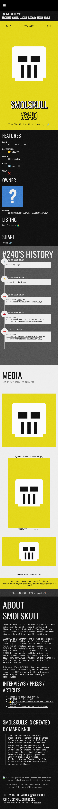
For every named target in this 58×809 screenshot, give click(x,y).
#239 (8, 26)
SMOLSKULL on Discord (21, 799)
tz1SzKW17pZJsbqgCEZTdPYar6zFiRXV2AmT (24, 321)
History (32, 17)
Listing (23, 17)
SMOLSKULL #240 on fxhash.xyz (30, 124)
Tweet (5, 243)
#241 (49, 26)
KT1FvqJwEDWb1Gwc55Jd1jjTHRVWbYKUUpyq (24, 302)
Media (40, 17)
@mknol (37, 802)
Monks (26, 764)
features (6, 17)
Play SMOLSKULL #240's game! (27, 593)
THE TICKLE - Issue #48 (20, 699)
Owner (15, 17)
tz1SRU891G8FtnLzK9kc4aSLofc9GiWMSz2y (28, 213)
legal (18, 265)
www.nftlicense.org (32, 787)
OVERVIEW (29, 26)
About (47, 17)
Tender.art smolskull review (23, 697)
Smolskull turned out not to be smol (28, 706)
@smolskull (37, 795)
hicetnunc (41, 750)
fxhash (15, 752)
